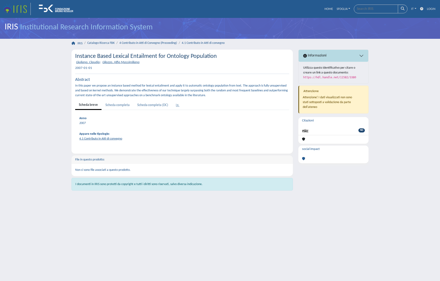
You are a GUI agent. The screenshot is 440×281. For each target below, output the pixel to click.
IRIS (79, 43)
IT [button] (412, 9)
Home (328, 9)
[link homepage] (17, 9)
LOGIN (431, 9)
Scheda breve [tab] (88, 105)
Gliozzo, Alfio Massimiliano (121, 62)
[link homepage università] (57, 9)
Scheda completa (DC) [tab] (152, 105)
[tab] (177, 105)
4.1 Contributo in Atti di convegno (203, 43)
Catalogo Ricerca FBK (101, 43)
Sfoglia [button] (342, 9)
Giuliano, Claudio (88, 62)
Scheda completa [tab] (117, 105)
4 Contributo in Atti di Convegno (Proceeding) (148, 43)
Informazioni (317, 55)
